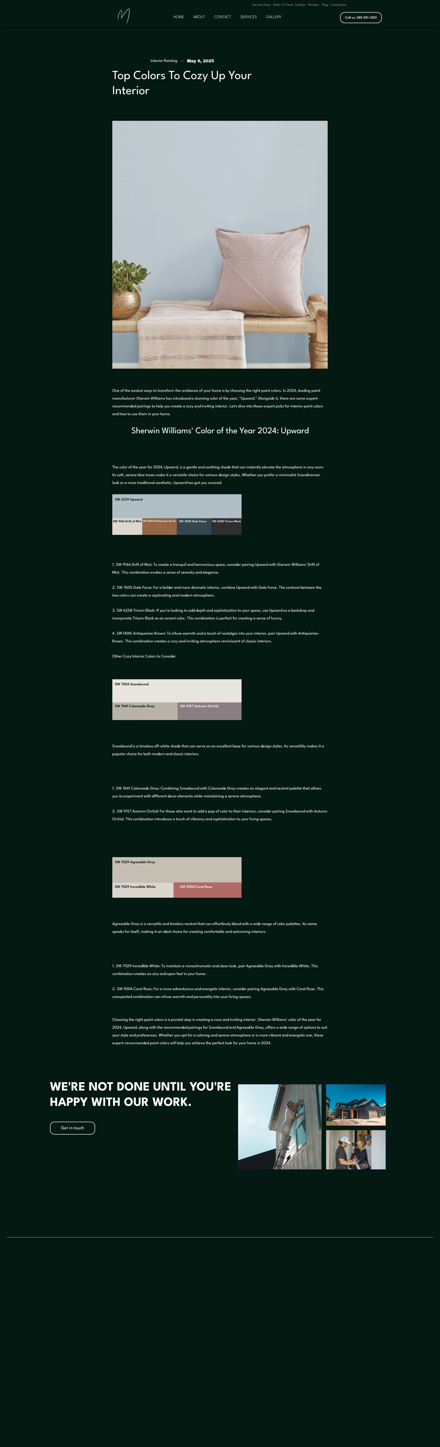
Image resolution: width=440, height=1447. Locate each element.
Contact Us (220, 1308)
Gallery (269, 1287)
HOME (178, 17)
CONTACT (222, 17)
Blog (325, 4)
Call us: (361, 17)
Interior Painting (164, 61)
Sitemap (326, 1308)
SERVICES (248, 17)
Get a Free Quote (59, 1274)
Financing (219, 1329)
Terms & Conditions (335, 1288)
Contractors (338, 4)
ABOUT (199, 17)
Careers (300, 4)
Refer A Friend (283, 4)
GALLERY (273, 17)
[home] (123, 18)
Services (218, 1298)
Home (216, 1288)
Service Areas (261, 4)
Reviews (313, 4)
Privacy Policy (330, 1298)
